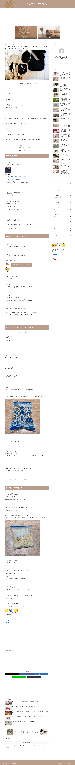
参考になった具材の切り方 (24, 150)
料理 (6, 650)
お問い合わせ (15, 763)
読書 (9, 650)
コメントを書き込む (26, 742)
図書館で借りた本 (22, 145)
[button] (34, 677)
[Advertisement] (37, 17)
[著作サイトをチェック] (61, 63)
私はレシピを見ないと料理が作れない (25, 147)
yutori (62, 55)
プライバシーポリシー (8, 763)
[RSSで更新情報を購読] (62, 63)
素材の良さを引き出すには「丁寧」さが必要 (27, 148)
